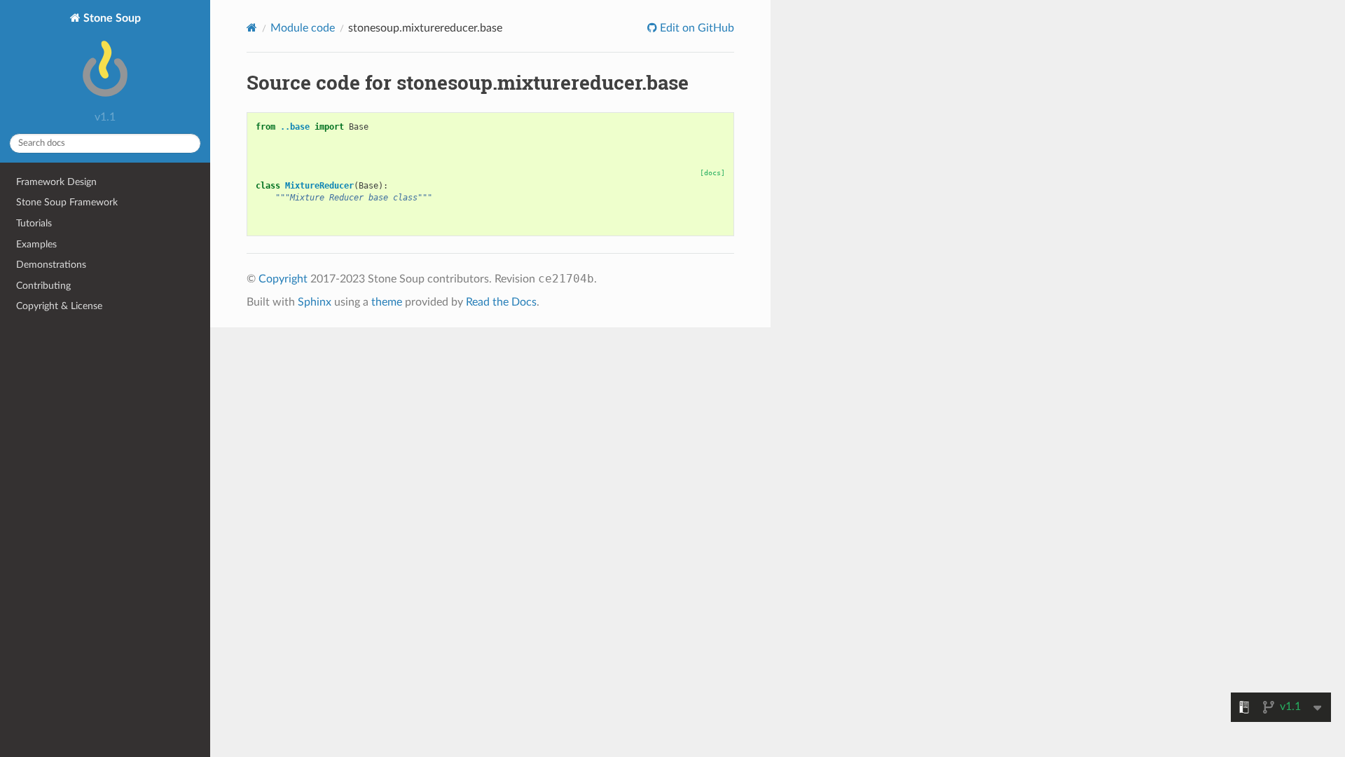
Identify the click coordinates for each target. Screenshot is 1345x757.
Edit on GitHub (695, 28)
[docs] (712, 173)
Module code (302, 28)
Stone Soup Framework (67, 202)
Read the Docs (501, 302)
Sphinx (314, 302)
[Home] (252, 28)
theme (386, 302)
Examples (36, 244)
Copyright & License (59, 306)
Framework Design (56, 182)
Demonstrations (51, 264)
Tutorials (34, 223)
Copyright (283, 279)
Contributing (43, 285)
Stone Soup (111, 18)
